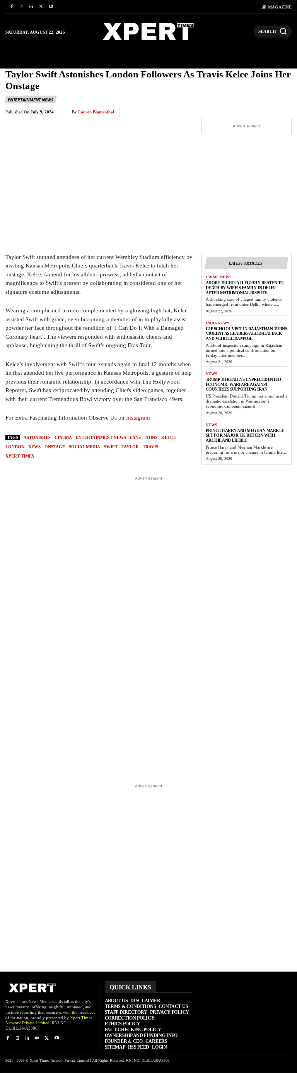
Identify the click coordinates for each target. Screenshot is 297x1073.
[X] (41, 7)
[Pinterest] (194, 112)
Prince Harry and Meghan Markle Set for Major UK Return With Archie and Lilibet (245, 435)
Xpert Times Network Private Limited (48, 1020)
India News (217, 323)
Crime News (219, 277)
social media (84, 446)
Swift (111, 446)
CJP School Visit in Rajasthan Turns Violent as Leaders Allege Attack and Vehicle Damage (246, 333)
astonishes (37, 437)
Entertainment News (30, 100)
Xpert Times (19, 456)
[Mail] (37, 1038)
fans (135, 437)
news (34, 446)
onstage (54, 446)
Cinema (63, 437)
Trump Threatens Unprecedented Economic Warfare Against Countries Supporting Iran (243, 384)
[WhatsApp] (212, 112)
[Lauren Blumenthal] (67, 112)
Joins (151, 437)
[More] (283, 112)
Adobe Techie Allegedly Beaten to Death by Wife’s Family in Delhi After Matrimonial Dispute (245, 287)
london (14, 446)
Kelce (168, 437)
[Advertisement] (148, 629)
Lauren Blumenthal (96, 112)
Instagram (138, 418)
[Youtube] (51, 7)
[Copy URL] (265, 112)
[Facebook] (11, 7)
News (211, 374)
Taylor (130, 446)
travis (150, 446)
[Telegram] (247, 112)
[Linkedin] (31, 7)
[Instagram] (21, 7)
